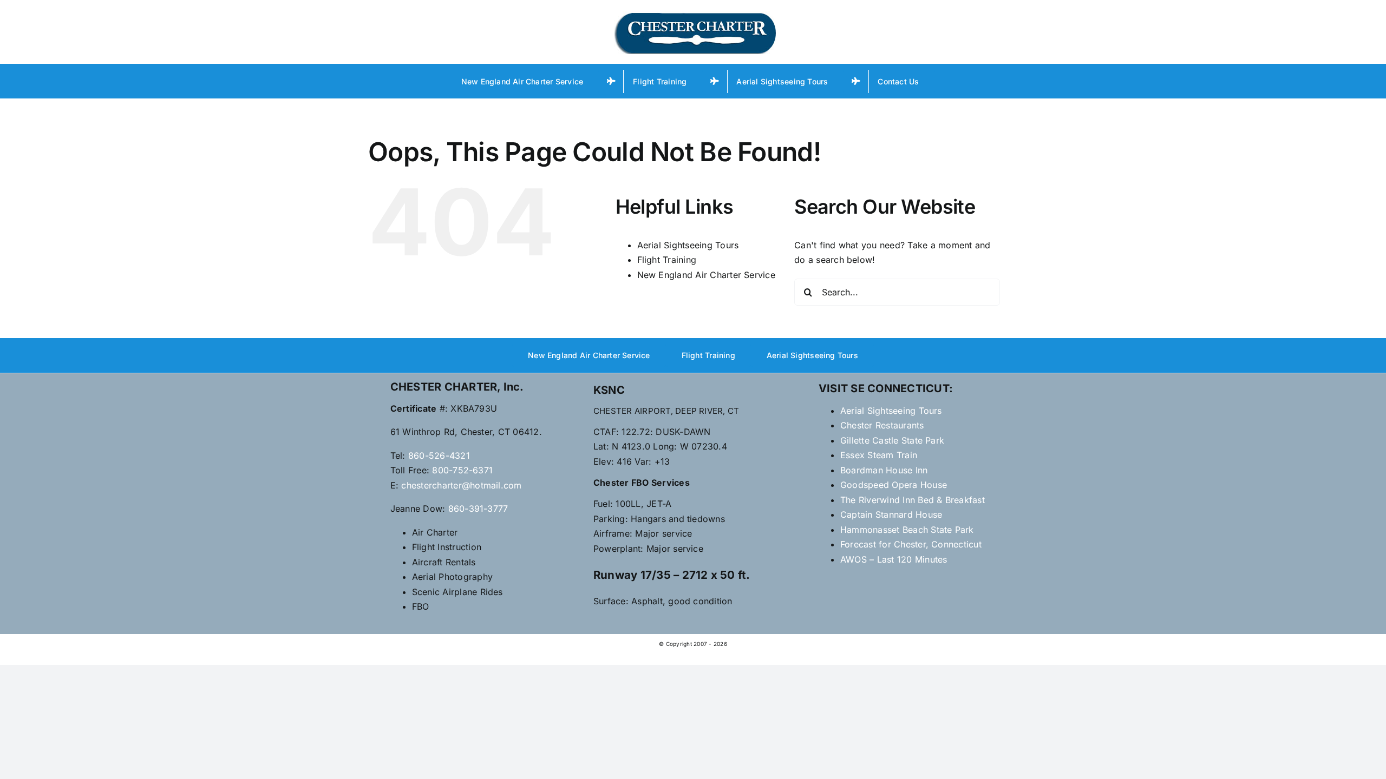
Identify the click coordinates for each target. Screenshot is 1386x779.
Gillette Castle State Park (892, 440)
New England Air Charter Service (706, 274)
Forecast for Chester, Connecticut (911, 544)
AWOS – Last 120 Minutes (893, 559)
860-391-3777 (478, 508)
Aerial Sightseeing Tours (688, 245)
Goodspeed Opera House (893, 484)
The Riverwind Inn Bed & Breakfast (912, 499)
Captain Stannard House (891, 514)
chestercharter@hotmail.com (461, 485)
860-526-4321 (439, 455)
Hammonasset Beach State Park (907, 529)
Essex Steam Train (878, 455)
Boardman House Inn (883, 470)
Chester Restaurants (882, 425)
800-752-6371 (462, 470)
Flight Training (667, 259)
